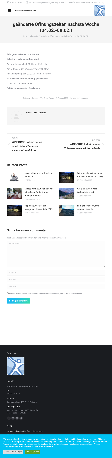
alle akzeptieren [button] (32, 452)
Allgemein (34, 98)
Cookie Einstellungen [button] (13, 452)
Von (47, 98)
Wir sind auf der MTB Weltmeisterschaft (87, 190)
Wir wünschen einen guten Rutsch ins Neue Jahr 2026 (90, 175)
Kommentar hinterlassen (79, 98)
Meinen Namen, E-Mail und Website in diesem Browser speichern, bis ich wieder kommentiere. (45, 294)
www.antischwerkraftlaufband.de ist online (41, 175)
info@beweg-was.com (27, 10)
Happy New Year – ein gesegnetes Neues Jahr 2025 (38, 207)
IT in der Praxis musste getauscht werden (88, 207)
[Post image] (14, 177)
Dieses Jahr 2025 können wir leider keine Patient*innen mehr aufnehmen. (38, 192)
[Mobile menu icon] (9, 10)
